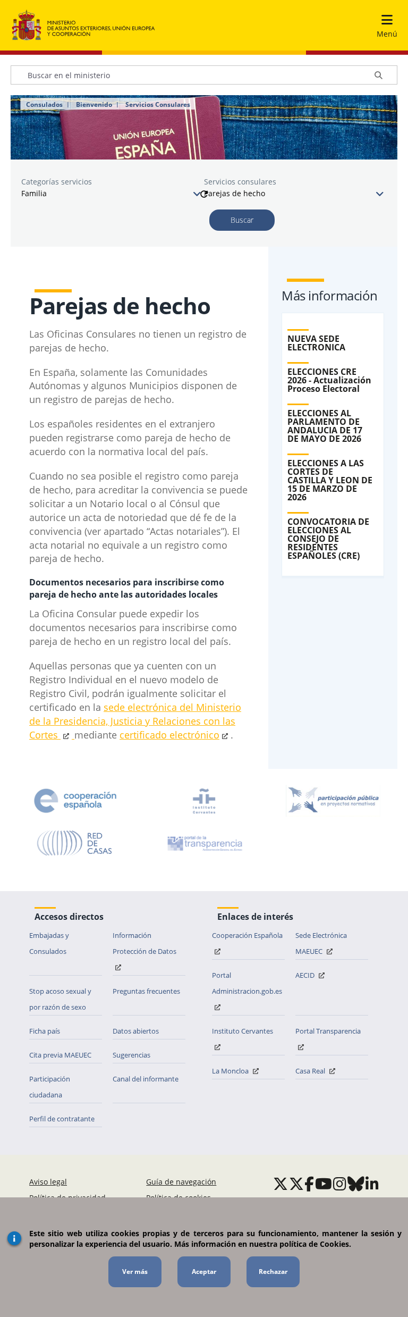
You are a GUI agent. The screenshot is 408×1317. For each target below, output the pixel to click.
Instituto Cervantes (242, 1031)
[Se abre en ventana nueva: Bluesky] (355, 1183)
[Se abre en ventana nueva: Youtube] (323, 1183)
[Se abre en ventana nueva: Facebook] (309, 1183)
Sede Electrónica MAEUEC (321, 943)
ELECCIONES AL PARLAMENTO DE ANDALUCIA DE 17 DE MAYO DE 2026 (324, 425)
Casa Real (311, 1071)
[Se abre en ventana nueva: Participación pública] (333, 800)
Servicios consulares (240, 182)
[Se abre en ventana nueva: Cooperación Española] (75, 800)
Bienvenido (94, 104)
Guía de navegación (181, 1182)
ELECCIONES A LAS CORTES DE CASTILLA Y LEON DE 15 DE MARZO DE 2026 (329, 480)
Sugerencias (131, 1055)
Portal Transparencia (328, 1031)
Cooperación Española (247, 935)
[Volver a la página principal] (83, 26)
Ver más (135, 1271)
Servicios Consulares (157, 104)
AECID (305, 975)
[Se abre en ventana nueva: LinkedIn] (372, 1183)
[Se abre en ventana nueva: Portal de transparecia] (204, 843)
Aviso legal (48, 1182)
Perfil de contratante (62, 1118)
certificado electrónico (169, 734)
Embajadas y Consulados (49, 943)
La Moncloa (231, 1071)
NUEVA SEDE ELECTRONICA (316, 343)
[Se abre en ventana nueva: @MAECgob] (280, 1183)
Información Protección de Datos (144, 943)
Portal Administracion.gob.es (247, 983)
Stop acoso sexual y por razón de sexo (60, 999)
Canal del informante (145, 1079)
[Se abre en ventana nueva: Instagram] (339, 1183)
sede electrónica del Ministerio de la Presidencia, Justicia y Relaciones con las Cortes (135, 721)
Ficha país (44, 1031)
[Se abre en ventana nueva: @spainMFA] (296, 1183)
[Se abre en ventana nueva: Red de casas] (75, 843)
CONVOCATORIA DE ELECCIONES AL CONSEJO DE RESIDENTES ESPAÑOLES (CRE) (328, 538)
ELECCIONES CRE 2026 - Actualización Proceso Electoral (329, 380)
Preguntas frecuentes (146, 991)
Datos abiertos (136, 1031)
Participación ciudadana (49, 1087)
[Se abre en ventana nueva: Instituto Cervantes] (204, 800)
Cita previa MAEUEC (60, 1055)
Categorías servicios (56, 182)
